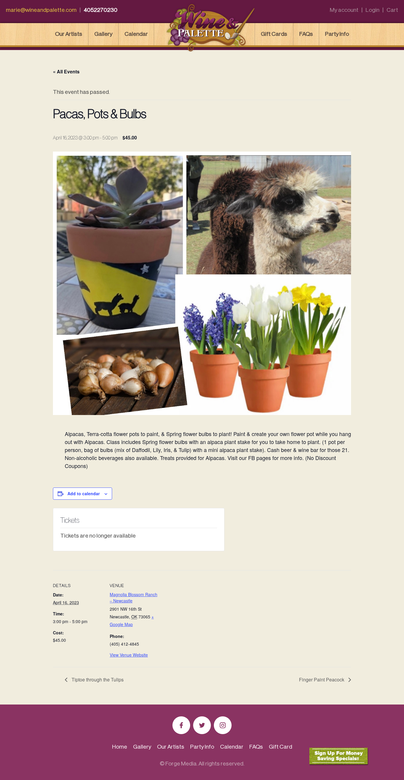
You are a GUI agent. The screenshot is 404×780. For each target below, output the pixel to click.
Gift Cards (274, 34)
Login (372, 10)
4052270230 (100, 10)
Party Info (337, 34)
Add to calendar (83, 493)
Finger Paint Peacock (322, 679)
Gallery (103, 34)
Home (119, 747)
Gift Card (280, 747)
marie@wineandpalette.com (41, 10)
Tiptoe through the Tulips (97, 679)
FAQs (306, 34)
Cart (392, 10)
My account (344, 10)
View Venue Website (129, 655)
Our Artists (68, 34)
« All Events (66, 71)
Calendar (136, 34)
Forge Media (181, 763)
